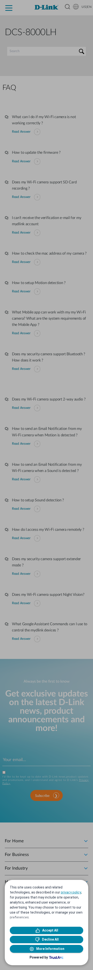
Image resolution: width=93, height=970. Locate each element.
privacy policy (71, 892)
